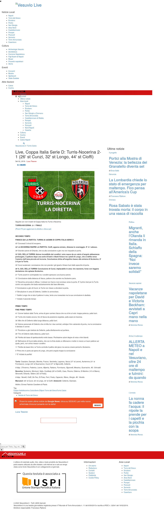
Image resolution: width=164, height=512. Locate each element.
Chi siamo (92, 465)
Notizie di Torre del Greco (28, 395)
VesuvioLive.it (20, 146)
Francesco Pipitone (118, 196)
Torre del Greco (14, 18)
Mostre (11, 73)
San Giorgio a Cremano (34, 113)
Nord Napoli (29, 127)
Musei (10, 59)
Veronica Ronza (137, 325)
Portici (10, 23)
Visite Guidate (13, 78)
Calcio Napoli (25, 139)
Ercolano (11, 20)
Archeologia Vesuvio (16, 49)
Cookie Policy (94, 477)
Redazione (93, 468)
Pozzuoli (11, 35)
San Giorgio (12, 25)
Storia (10, 64)
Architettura (12, 52)
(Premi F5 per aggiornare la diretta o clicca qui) (33, 229)
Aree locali (24, 101)
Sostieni (23, 94)
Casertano (12, 42)
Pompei (11, 32)
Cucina (11, 88)
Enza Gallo (115, 170)
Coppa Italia (18, 390)
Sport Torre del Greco (48, 390)
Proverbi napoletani (15, 61)
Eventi (22, 137)
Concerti (11, 71)
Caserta (28, 130)
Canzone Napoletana (16, 54)
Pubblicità (92, 475)
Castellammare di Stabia (34, 118)
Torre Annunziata (14, 39)
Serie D (37, 390)
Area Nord (12, 27)
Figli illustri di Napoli (15, 56)
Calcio (10, 85)
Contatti (23, 96)
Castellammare (14, 30)
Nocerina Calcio (29, 390)
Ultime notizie (25, 99)
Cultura (23, 132)
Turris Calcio (32, 146)
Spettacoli (12, 76)
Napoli (10, 15)
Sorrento (11, 37)
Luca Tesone (31, 161)
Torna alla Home (58, 420)
